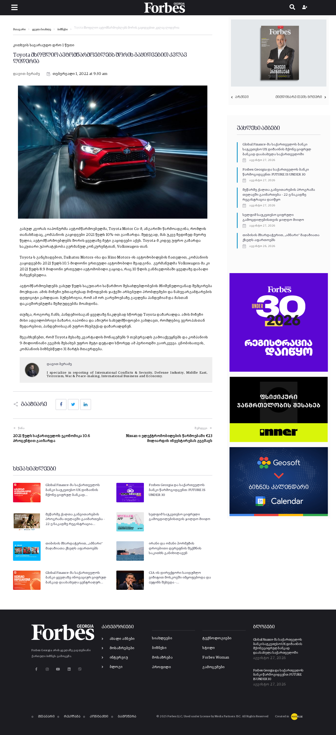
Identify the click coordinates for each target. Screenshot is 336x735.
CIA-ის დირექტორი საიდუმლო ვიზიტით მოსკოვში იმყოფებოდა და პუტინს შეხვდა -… (180, 577)
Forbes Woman (215, 657)
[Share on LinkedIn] (85, 404)
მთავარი (19, 29)
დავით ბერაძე (26, 74)
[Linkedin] (69, 669)
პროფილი (161, 667)
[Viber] (80, 669)
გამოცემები (213, 667)
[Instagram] (47, 669)
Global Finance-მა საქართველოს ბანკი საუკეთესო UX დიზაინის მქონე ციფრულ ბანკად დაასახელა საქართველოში (277, 149)
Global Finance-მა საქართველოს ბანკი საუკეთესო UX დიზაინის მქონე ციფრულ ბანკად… (73, 489)
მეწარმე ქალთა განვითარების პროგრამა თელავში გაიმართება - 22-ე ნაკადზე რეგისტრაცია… (75, 519)
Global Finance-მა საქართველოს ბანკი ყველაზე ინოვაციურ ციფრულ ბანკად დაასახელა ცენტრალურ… (76, 577)
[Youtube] (58, 669)
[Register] (305, 7)
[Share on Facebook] (61, 404)
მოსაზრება (162, 657)
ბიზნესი (62, 29)
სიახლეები (162, 638)
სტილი (208, 648)
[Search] (292, 7)
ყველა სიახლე (41, 29)
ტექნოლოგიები (216, 638)
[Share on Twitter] (73, 404)
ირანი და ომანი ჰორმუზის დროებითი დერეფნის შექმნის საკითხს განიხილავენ (175, 548)
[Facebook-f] (36, 669)
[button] (14, 7)
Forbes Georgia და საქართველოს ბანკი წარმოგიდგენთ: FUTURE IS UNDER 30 (177, 489)
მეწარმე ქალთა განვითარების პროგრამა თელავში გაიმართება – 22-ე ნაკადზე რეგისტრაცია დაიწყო (279, 194)
